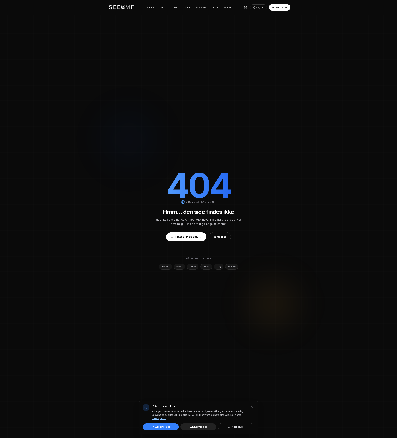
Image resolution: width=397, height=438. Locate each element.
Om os (215, 7)
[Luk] (251, 406)
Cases (175, 7)
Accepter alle (162, 426)
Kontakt (228, 7)
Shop (163, 7)
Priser (187, 7)
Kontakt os (277, 7)
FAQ (219, 266)
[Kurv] (245, 7)
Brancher (201, 7)
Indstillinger (237, 426)
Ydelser (151, 7)
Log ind (260, 7)
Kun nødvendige (198, 426)
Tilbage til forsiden (186, 236)
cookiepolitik (159, 418)
